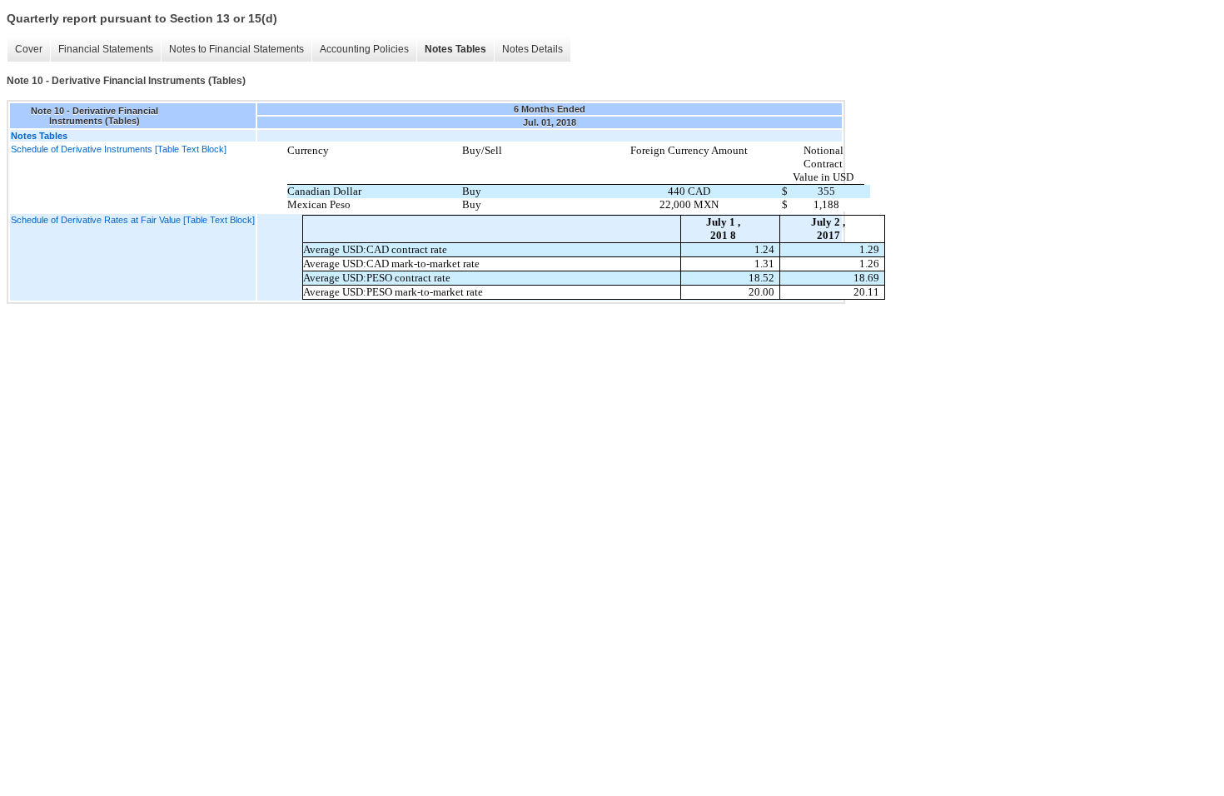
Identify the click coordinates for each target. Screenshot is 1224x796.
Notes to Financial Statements (236, 49)
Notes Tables (455, 49)
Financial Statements (105, 49)
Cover (28, 49)
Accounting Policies (364, 49)
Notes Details (532, 49)
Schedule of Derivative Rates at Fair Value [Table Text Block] (133, 220)
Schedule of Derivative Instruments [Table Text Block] (118, 149)
